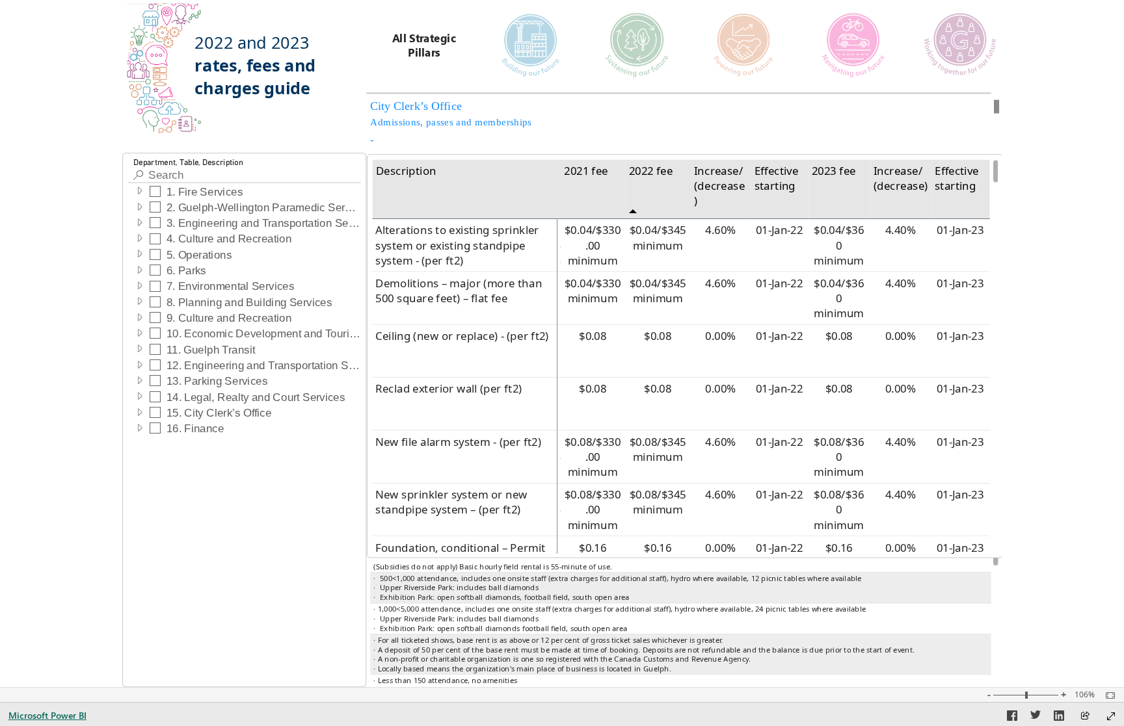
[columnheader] (558, 189)
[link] (424, 43)
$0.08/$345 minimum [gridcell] (658, 449)
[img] (164, 68)
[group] (262, 73)
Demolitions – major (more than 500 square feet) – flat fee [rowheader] (458, 291)
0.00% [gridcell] (720, 335)
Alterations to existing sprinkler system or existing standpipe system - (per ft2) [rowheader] (457, 245)
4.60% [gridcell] (720, 230)
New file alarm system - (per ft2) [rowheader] (458, 441)
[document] (262, 73)
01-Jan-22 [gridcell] (779, 230)
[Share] (1085, 716)
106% (1085, 695)
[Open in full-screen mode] (1111, 716)
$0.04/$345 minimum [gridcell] (658, 238)
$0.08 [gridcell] (592, 335)
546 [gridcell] (558, 457)
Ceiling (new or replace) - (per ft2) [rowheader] (461, 335)
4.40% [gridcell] (900, 230)
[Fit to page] (1107, 695)
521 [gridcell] (558, 351)
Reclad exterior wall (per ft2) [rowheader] (448, 389)
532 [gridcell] (558, 404)
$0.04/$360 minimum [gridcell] (839, 245)
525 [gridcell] (558, 298)
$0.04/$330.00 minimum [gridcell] (593, 245)
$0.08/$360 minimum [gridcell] (839, 457)
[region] (562, 343)
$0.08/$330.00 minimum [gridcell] (593, 457)
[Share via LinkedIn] (1059, 717)
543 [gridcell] (558, 510)
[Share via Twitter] (1035, 717)
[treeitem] (244, 191)
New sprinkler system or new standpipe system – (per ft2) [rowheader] (451, 502)
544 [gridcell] (558, 245)
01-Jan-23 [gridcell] (959, 230)
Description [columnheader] (405, 170)
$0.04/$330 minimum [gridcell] (593, 291)
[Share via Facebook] (1012, 717)
